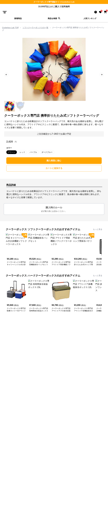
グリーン (11, 152)
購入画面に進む (54, 160)
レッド (22, 152)
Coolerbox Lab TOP (10, 28)
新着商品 (18, 18)
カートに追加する (54, 168)
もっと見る (97, 229)
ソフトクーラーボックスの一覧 (35, 28)
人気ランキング (90, 18)
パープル (33, 152)
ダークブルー (47, 152)
